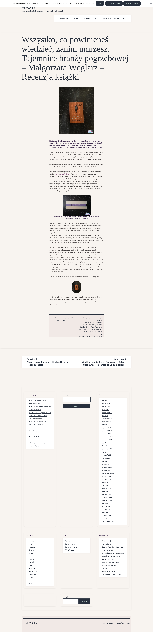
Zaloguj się (69, 541)
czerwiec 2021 (107, 449)
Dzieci (31, 544)
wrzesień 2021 (107, 440)
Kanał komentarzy (71, 547)
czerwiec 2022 (107, 413)
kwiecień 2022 (107, 419)
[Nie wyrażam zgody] (151, 3)
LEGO (30, 556)
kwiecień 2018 (107, 500)
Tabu (93, 327)
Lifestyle (31, 559)
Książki (99, 320)
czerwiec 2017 (107, 515)
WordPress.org (70, 550)
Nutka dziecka (33, 571)
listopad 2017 (106, 506)
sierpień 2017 (106, 509)
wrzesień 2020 (107, 476)
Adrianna (65, 320)
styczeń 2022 (106, 428)
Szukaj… (66, 395)
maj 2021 (105, 452)
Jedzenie (32, 547)
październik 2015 (108, 521)
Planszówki (32, 574)
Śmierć (88, 327)
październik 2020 (108, 473)
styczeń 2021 (106, 464)
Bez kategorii (33, 541)
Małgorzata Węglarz (95, 322)
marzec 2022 (106, 422)
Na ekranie (32, 568)
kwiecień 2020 (107, 488)
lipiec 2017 (105, 512)
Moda (30, 565)
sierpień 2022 (106, 406)
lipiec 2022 (105, 410)
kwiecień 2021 (107, 455)
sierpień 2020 (106, 479)
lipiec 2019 (105, 491)
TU (56, 304)
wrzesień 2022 (107, 403)
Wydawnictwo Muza (95, 336)
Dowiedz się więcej (132, 3)
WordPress (125, 623)
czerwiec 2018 (107, 497)
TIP (30, 580)
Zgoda (100, 3)
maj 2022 (105, 416)
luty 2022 (105, 425)
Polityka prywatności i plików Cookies (110, 18)
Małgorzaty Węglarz (62, 174)
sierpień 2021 (106, 443)
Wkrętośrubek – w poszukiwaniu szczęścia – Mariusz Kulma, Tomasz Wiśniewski (40, 416)
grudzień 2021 (107, 431)
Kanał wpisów (70, 544)
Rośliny (31, 577)
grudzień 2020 (107, 467)
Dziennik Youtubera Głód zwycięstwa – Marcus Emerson (37, 425)
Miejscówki (32, 562)
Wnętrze (31, 583)
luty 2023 (105, 400)
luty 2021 (105, 461)
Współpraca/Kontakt (82, 18)
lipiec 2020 (105, 482)
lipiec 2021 (105, 446)
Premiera (92, 325)
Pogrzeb (86, 325)
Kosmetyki (32, 550)
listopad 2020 (106, 470)
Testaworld (29, 8)
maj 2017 (105, 518)
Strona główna (63, 18)
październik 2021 (108, 437)
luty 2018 (105, 503)
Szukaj (65, 597)
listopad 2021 (106, 434)
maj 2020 (105, 485)
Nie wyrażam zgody (113, 3)
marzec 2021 (106, 458)
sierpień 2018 (106, 494)
